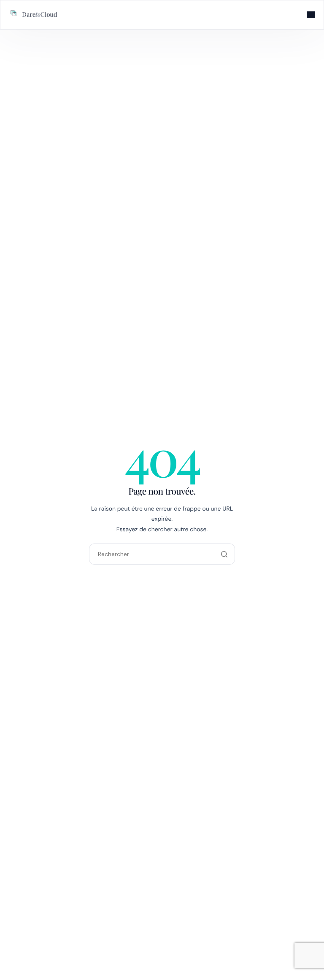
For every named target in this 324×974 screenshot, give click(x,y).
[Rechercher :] (162, 553)
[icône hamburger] (311, 14)
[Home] (34, 14)
